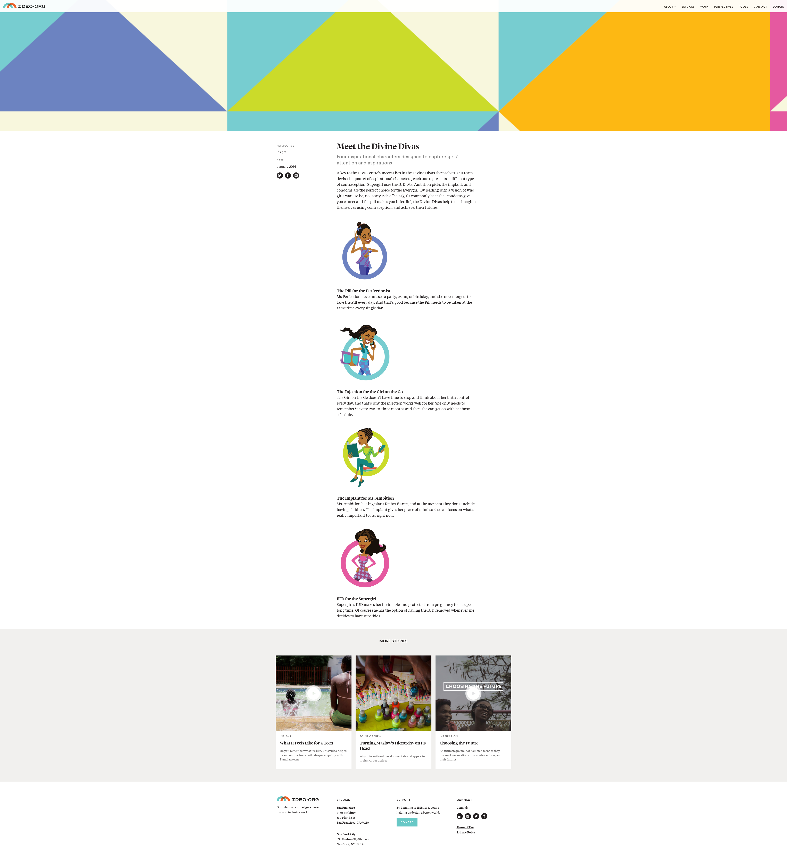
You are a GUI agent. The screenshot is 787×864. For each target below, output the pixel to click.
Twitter (476, 816)
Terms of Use (465, 827)
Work (704, 6)
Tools (743, 6)
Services (688, 6)
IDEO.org (24, 6)
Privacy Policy (466, 832)
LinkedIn (460, 816)
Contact (760, 6)
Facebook (484, 816)
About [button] (669, 6)
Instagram (468, 816)
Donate (778, 6)
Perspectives (723, 6)
